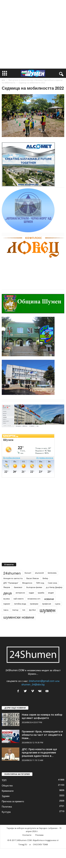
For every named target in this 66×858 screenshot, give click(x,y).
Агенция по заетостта (13, 578)
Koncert (28, 573)
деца (7, 592)
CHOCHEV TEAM (40, 844)
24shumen (12, 573)
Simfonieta (52, 573)
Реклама (39, 835)
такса (5, 610)
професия (46, 603)
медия (51, 592)
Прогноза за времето (13, 801)
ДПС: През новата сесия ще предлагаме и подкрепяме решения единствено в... (39, 752)
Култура (6, 811)
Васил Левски (32, 578)
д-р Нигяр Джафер (54, 587)
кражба (41, 592)
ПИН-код (40, 583)
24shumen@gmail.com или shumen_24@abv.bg (40, 682)
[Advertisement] (33, 34)
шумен (47, 609)
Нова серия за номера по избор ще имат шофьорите (42, 716)
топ (23, 610)
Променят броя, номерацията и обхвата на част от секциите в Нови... (42, 735)
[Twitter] (26, 691)
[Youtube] (47, 691)
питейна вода (20, 603)
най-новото (19, 598)
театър (15, 610)
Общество (7, 785)
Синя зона (52, 583)
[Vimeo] (33, 691)
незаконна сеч (33, 598)
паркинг (6, 603)
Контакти (27, 835)
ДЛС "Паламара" (10, 583)
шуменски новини (18, 617)
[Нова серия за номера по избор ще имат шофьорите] (10, 719)
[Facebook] (19, 691)
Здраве (6, 796)
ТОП (4, 780)
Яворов (6, 587)
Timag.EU (22, 844)
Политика (7, 806)
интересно (20, 592)
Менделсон (27, 583)
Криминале (8, 790)
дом (3, 80)
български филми (34, 587)
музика (6, 598)
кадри (31, 592)
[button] (60, 73)
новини (49, 599)
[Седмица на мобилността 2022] (33, 115)
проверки (34, 603)
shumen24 (39, 573)
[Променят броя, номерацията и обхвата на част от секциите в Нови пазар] (10, 736)
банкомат (18, 587)
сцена (57, 603)
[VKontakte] (40, 691)
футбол (32, 610)
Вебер (45, 578)
